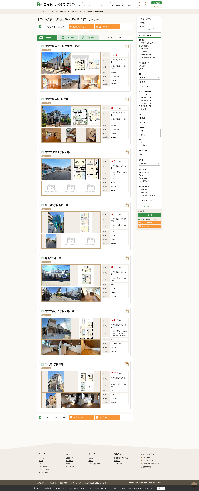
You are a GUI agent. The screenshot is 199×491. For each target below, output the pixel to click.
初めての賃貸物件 (94, 464)
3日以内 (145, 178)
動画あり (144, 192)
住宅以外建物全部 (148, 57)
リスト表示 (70, 38)
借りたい (101, 5)
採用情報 (63, 483)
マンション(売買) (147, 43)
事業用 (91, 461)
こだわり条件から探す (148, 201)
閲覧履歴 (139, 7)
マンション (42, 458)
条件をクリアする (149, 206)
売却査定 (69, 464)
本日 (143, 175)
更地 (142, 142)
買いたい (82, 5)
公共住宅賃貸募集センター (151, 464)
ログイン (157, 6)
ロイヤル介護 (147, 457)
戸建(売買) (145, 46)
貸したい (110, 5)
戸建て (41, 461)
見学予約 (103, 27)
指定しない (146, 63)
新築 (143, 66)
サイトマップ (76, 483)
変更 (149, 29)
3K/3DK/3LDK (146, 103)
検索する (149, 215)
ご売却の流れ (70, 458)
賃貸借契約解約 (148, 467)
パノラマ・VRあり (148, 195)
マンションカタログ (45, 472)
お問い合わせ (78, 27)
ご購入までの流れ (44, 469)
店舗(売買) (145, 51)
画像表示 (49, 38)
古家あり (144, 145)
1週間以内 (145, 181)
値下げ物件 (146, 86)
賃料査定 (117, 461)
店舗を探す (120, 5)
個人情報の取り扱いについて (95, 483)
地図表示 (91, 38)
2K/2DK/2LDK (146, 100)
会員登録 (157, 3)
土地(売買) (145, 49)
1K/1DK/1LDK (146, 97)
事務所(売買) (146, 54)
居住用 (91, 458)
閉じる (161, 488)
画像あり (144, 189)
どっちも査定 (70, 467)
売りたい (91, 5)
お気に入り (146, 7)
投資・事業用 (43, 467)
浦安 (118, 225)
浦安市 (118, 60)
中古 (143, 69)
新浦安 (119, 172)
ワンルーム (145, 94)
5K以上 (143, 109)
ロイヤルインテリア (149, 460)
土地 (40, 464)
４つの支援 (69, 461)
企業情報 (131, 5)
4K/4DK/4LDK (146, 106)
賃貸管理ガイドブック (121, 458)
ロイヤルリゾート (148, 454)
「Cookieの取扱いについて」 (134, 488)
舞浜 (118, 66)
